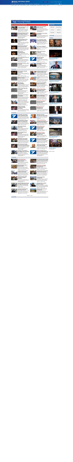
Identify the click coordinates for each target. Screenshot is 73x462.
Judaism (15, 5)
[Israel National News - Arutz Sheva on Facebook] (56, 4)
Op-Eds (12, 5)
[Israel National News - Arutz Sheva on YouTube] (59, 4)
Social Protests (58, 27)
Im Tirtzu (52, 29)
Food (18, 5)
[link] (55, 48)
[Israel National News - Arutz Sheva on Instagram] (58, 4)
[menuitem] (12, 4)
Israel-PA (58, 29)
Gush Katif (52, 32)
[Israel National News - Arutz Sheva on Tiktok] (61, 4)
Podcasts (27, 5)
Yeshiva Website (39, 5)
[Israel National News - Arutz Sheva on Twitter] (55, 4)
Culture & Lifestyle (22, 5)
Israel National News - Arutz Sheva (18, 2)
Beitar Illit (58, 32)
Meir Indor (52, 27)
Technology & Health (33, 5)
